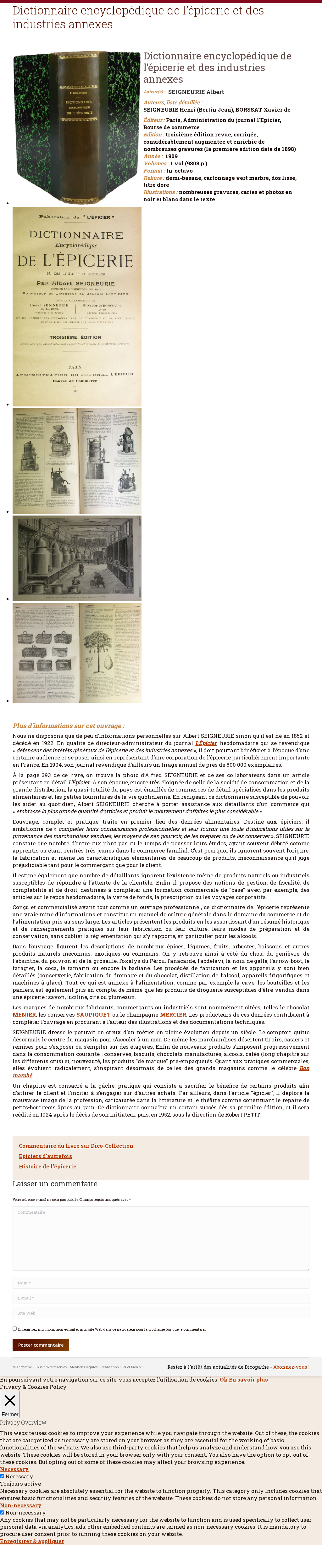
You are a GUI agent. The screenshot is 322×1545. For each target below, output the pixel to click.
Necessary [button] (14, 1469)
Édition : (153, 134)
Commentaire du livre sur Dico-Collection (76, 1145)
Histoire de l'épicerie (47, 1166)
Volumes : (156, 163)
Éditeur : (153, 120)
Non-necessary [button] (21, 1505)
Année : (153, 156)
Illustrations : (160, 192)
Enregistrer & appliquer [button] (32, 1541)
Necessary (19, 1476)
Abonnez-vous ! (291, 1367)
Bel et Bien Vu (132, 1367)
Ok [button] (224, 1379)
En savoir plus (248, 1379)
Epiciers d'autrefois (45, 1156)
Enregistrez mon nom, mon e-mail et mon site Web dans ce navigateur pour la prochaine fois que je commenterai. (112, 1329)
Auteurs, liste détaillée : (172, 102)
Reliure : (153, 177)
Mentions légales (83, 1367)
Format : (154, 170)
